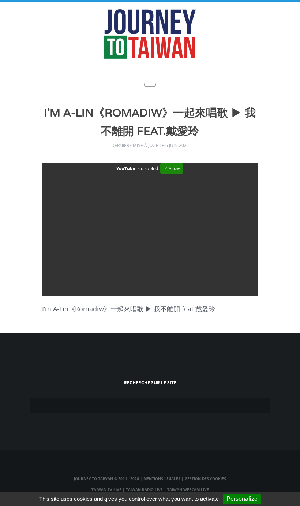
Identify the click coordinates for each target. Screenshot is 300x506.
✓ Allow (172, 168)
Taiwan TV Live (106, 489)
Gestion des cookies (205, 478)
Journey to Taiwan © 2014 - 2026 (106, 478)
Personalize (242, 499)
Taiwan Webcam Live (188, 489)
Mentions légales (161, 478)
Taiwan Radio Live (144, 489)
